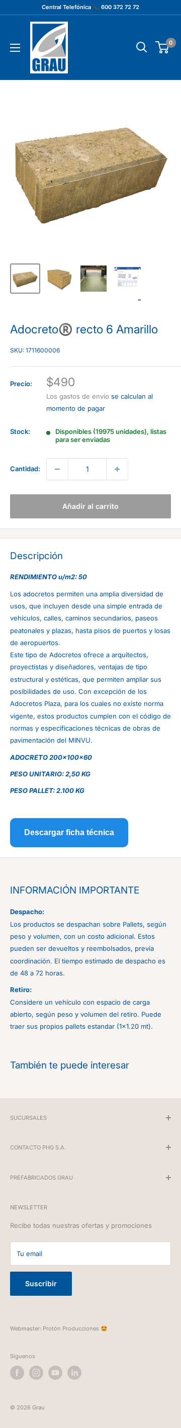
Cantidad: (25, 469)
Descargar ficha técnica (69, 832)
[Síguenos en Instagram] (36, 1373)
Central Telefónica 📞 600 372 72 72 (90, 7)
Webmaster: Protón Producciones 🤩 (59, 1328)
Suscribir (41, 1283)
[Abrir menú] (15, 48)
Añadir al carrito (90, 506)
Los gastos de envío (77, 396)
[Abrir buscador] (141, 47)
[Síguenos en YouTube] (55, 1373)
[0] (162, 47)
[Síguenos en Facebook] (17, 1373)
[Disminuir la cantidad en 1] (57, 469)
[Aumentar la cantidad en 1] (117, 469)
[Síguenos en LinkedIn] (74, 1373)
